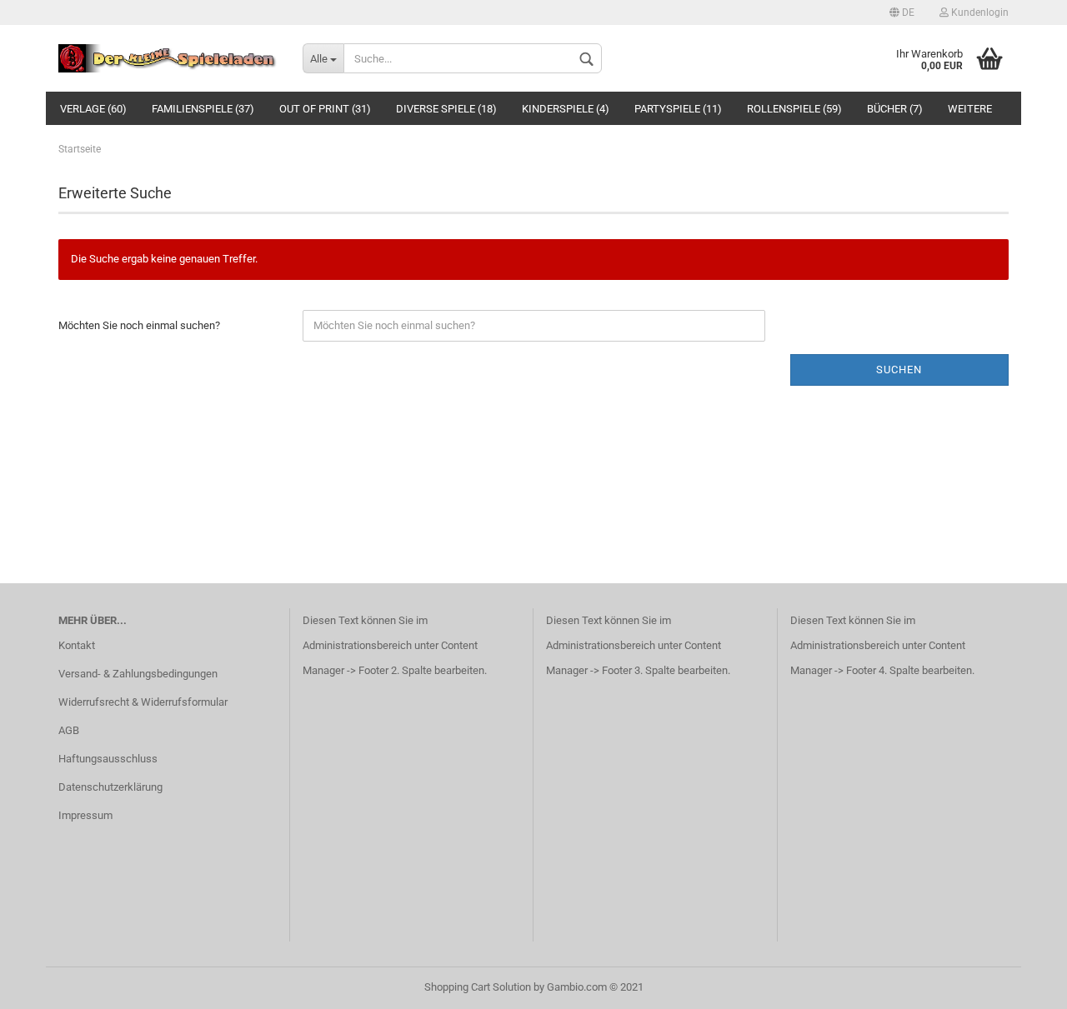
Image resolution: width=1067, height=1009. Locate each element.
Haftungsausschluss (108, 758)
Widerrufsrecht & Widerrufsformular (143, 702)
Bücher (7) (895, 108)
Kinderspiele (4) (565, 108)
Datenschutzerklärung (110, 787)
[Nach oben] (1021, 984)
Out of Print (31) (325, 108)
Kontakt (76, 645)
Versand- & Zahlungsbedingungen (138, 673)
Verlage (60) (93, 108)
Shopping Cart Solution (477, 987)
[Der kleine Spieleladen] (168, 58)
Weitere (970, 108)
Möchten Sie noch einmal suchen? (139, 325)
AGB (68, 730)
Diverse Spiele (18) (446, 108)
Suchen (899, 369)
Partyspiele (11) (678, 108)
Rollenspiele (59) (794, 108)
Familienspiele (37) (203, 108)
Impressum (85, 815)
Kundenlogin (979, 12)
